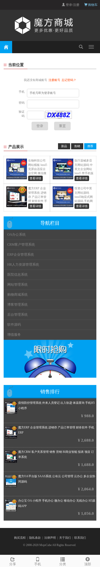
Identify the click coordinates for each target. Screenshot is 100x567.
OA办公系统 (16, 234)
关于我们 (65, 537)
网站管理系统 (17, 284)
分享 (12, 564)
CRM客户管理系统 (21, 244)
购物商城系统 (17, 294)
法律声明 (50, 537)
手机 (37, 564)
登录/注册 (72, 5)
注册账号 (54, 80)
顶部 (87, 564)
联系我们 (80, 537)
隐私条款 (35, 537)
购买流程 (20, 537)
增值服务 (14, 334)
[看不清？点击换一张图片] (58, 115)
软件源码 (14, 324)
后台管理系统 (17, 314)
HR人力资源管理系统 (23, 264)
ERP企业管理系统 (20, 254)
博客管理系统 (17, 304)
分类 (62, 564)
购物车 (92, 5)
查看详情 (35, 178)
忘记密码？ (69, 80)
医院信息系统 (17, 274)
